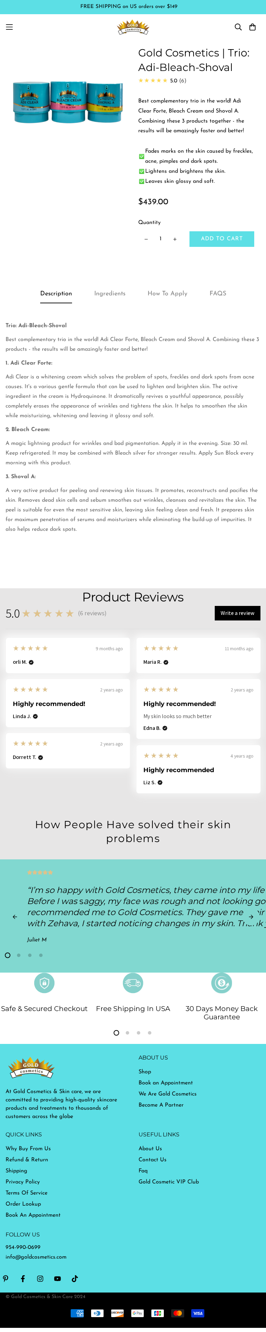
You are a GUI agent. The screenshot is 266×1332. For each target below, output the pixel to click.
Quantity (149, 222)
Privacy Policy (23, 1182)
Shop (145, 1072)
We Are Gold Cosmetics (168, 1094)
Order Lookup (23, 1204)
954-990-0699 (23, 1247)
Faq (143, 1171)
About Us (150, 1149)
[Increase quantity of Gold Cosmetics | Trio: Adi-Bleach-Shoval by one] (174, 239)
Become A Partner (161, 1105)
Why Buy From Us (28, 1149)
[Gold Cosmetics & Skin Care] (133, 26)
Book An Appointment (33, 1215)
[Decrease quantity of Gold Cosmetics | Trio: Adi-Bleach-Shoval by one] (146, 239)
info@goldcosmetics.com (36, 1257)
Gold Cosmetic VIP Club (169, 1182)
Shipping (16, 1171)
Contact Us (153, 1160)
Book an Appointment (166, 1083)
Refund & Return (27, 1160)
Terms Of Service (26, 1193)
